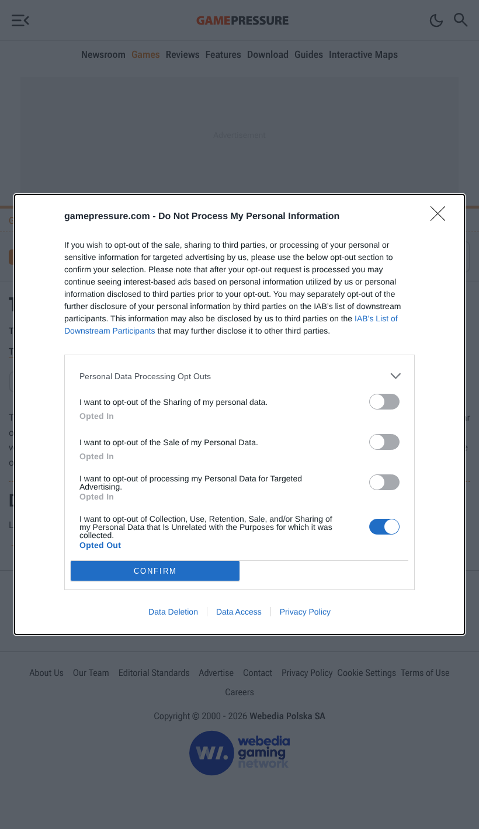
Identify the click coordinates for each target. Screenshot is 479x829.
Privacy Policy (305, 611)
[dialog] (239, 414)
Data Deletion (173, 611)
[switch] (384, 402)
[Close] (442, 217)
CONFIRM (155, 571)
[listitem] (239, 376)
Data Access (239, 611)
